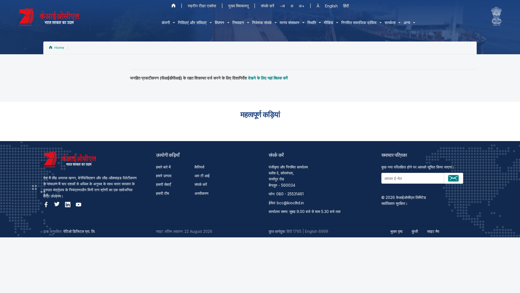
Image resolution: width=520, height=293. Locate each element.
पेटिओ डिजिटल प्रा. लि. (79, 231)
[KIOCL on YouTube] (78, 204)
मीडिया (328, 22)
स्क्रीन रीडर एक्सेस (202, 5)
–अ (282, 5)
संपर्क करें (267, 5)
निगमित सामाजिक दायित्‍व (358, 22)
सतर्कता (390, 22)
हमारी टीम (162, 193)
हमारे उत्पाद (163, 175)
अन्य (407, 22)
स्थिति (311, 22)
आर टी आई (202, 175)
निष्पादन (238, 22)
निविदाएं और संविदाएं (192, 22)
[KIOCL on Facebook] (46, 204)
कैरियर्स (199, 167)
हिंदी (346, 5)
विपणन (219, 22)
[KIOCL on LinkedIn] (67, 204)
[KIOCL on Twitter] (57, 204)
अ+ (301, 5)
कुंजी (415, 231)
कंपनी (166, 22)
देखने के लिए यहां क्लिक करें (268, 78)
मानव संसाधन (289, 22)
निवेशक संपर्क (262, 22)
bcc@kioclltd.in (290, 202)
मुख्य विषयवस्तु (238, 5)
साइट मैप (433, 231)
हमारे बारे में (163, 167)
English (331, 5)
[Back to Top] (506, 279)
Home (58, 48)
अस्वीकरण (201, 193)
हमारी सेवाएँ (163, 184)
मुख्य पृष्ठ (396, 231)
